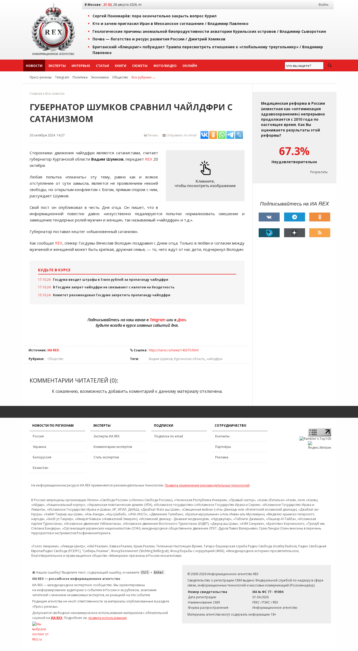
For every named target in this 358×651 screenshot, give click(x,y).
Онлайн (189, 65)
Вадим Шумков (160, 359)
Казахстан (40, 467)
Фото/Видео (165, 65)
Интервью (81, 65)
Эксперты (57, 65)
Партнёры (223, 446)
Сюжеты (140, 65)
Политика (80, 77)
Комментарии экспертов (113, 446)
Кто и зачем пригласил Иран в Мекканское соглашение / (170, 23)
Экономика (100, 77)
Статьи (102, 65)
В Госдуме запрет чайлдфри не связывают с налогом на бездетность (114, 287)
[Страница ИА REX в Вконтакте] (269, 217)
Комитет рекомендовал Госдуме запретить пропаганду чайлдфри (111, 295)
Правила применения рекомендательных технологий (207, 485)
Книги (120, 65)
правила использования (107, 618)
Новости (34, 65)
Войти (323, 4)
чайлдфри (215, 359)
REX (148, 159)
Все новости (54, 93)
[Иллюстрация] (206, 175)
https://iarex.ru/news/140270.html (174, 350)
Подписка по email (168, 436)
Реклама (221, 457)
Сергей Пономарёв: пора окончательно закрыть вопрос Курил (154, 15)
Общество (120, 77)
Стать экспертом (106, 457)
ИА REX (53, 350)
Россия (38, 436)
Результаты (319, 172)
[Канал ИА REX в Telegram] (294, 217)
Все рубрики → (143, 77)
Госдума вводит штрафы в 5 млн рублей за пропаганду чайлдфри (110, 279)
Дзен (181, 319)
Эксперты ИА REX (107, 436)
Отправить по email (181, 135)
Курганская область (189, 359)
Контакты (222, 436)
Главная (36, 93)
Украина (39, 446)
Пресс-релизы (41, 77)
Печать (152, 135)
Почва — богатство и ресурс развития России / (159, 38)
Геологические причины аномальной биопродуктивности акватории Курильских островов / (209, 31)
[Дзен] (294, 232)
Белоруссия (42, 457)
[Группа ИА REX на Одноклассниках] (319, 217)
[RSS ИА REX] (319, 232)
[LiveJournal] (269, 232)
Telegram (62, 77)
